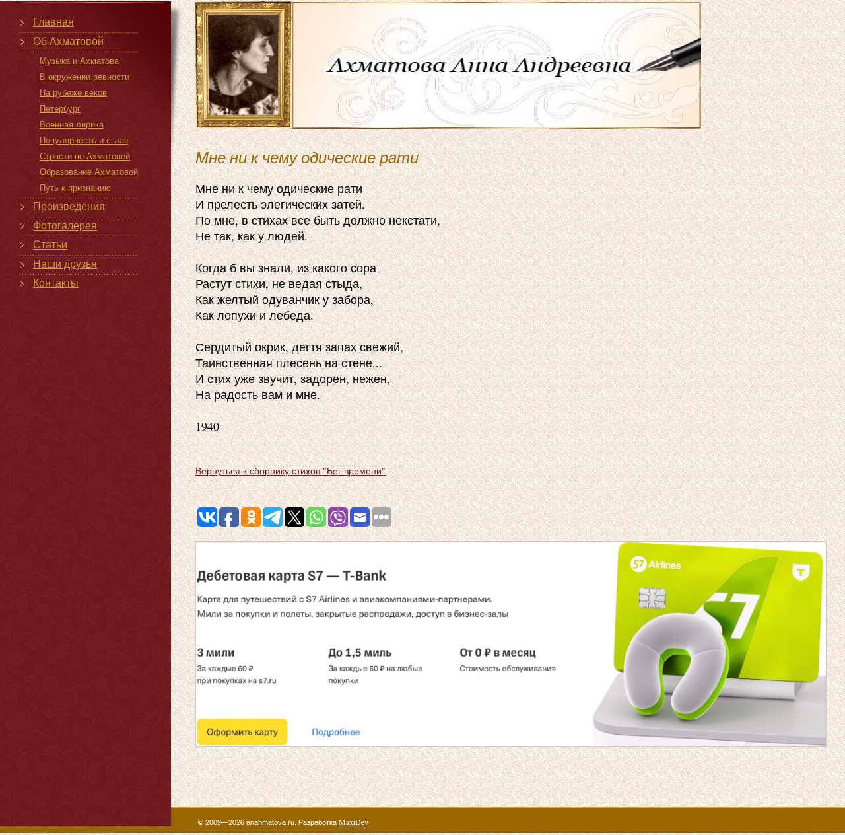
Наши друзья (65, 264)
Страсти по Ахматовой (85, 156)
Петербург (60, 109)
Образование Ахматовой (89, 172)
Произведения (69, 206)
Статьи (50, 244)
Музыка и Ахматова (79, 61)
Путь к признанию (75, 188)
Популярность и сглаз (84, 140)
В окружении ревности (84, 77)
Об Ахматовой (68, 41)
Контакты (56, 283)
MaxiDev (353, 822)
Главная (53, 22)
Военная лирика (72, 124)
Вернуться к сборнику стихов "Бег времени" (290, 470)
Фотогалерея (65, 225)
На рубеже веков (73, 93)
